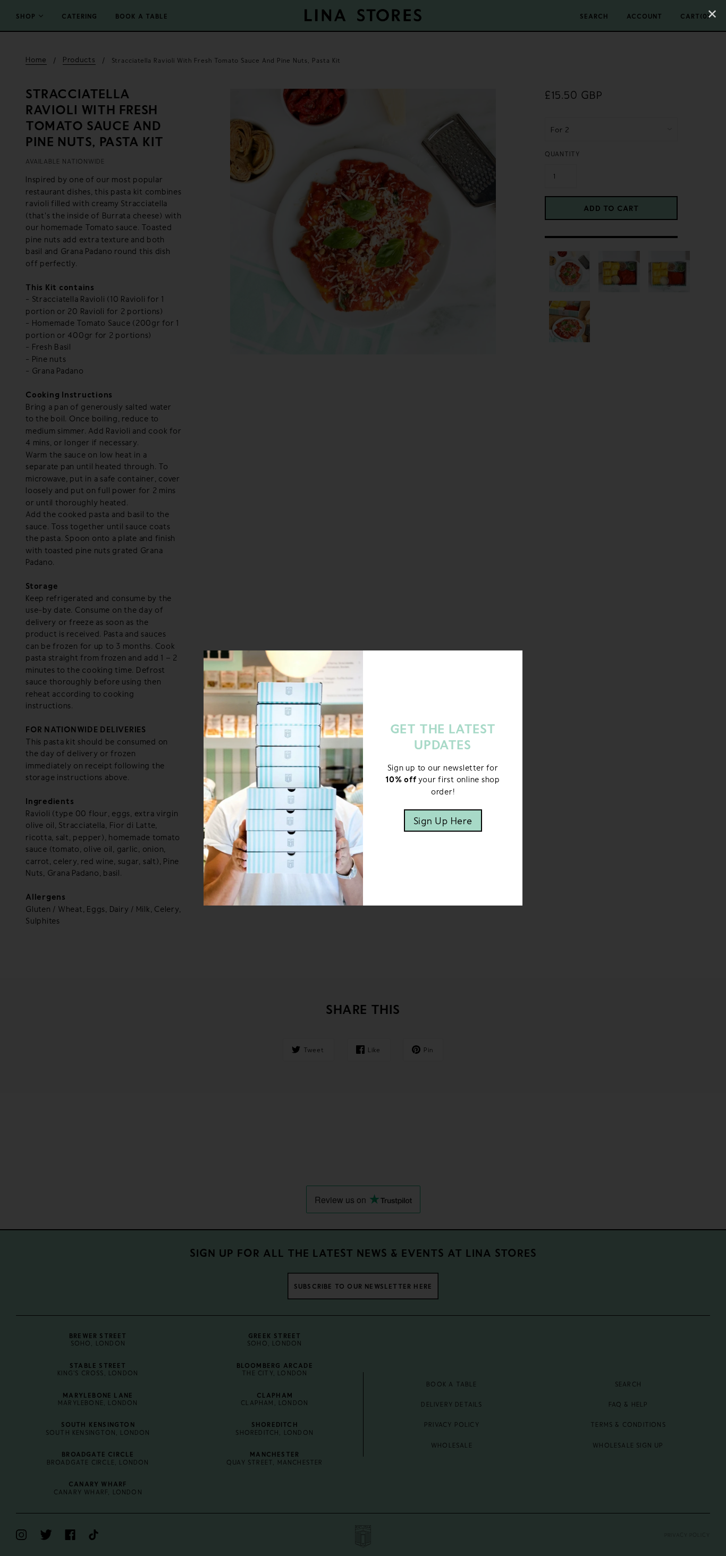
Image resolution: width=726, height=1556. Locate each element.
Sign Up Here (442, 820)
